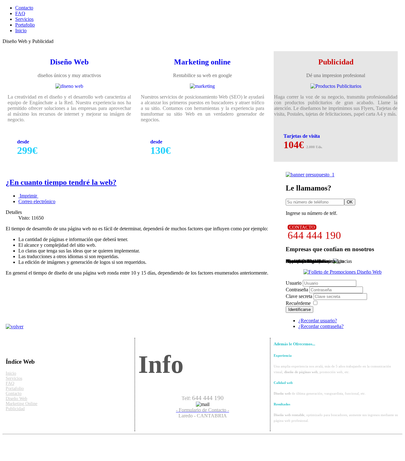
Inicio (21, 30)
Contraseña (297, 289)
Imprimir (28, 195)
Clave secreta (300, 296)
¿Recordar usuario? (317, 320)
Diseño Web (16, 398)
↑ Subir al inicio (18, 442)
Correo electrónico (36, 201)
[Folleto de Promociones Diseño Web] (342, 272)
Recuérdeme (298, 303)
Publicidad (15, 408)
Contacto (24, 7)
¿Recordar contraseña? (321, 326)
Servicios (24, 19)
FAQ (20, 13)
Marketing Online (21, 403)
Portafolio (25, 24)
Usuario (294, 283)
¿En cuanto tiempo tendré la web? (61, 182)
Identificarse (299, 309)
